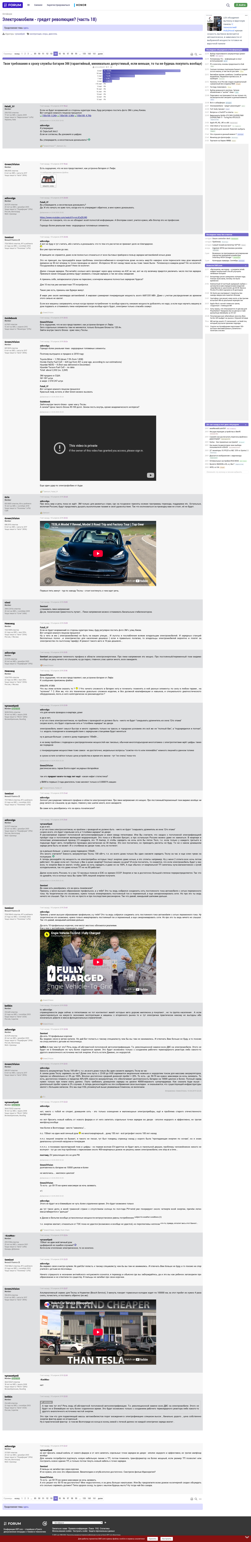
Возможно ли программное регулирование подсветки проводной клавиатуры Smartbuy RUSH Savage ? (230, 255)
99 (76, 53)
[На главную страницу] (12, 5)
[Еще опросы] (111, 67)
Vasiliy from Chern (62, 1230)
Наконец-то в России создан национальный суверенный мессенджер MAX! (228, 83)
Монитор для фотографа (220, 137)
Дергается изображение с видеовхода (226, 456)
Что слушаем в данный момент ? (223, 134)
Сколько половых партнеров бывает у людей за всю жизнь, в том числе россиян (228, 70)
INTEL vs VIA (214, 467)
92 (47, 53)
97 (68, 53)
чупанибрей (20, 33)
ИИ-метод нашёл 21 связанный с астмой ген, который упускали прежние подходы (228, 322)
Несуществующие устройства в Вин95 (225, 432)
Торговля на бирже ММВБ (220, 141)
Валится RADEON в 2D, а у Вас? (222, 464)
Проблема (216, 242)
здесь (26, 27)
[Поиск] (228, 5)
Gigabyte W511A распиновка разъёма (227, 248)
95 (60, 53)
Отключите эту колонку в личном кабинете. (224, 472)
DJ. (65, 146)
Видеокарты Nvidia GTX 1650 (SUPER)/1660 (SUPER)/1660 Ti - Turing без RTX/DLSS (227, 116)
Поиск (91, 1528)
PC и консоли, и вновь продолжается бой (227, 64)
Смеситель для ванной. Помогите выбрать (227, 129)
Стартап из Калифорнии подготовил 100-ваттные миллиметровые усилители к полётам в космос (227, 328)
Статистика (105, 1528)
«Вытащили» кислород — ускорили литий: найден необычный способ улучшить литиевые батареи (227, 271)
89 (35, 53)
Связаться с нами (59, 1528)
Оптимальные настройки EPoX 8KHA (224, 461)
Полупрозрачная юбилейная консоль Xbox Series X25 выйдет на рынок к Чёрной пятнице (229, 317)
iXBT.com (56, 1535)
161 (94, 53)
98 (72, 53)
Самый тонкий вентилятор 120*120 (226, 245)
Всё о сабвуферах (217, 103)
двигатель (53, 33)
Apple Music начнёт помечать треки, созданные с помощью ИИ (225, 305)
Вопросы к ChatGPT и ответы (221, 112)
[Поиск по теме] (196, 54)
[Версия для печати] (192, 54)
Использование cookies (62, 1531)
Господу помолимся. (218, 87)
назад (17, 53)
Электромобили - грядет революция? (225, 106)
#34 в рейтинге (25, 504)
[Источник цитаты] (83, 134)
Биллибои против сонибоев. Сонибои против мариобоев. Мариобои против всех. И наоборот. (228, 77)
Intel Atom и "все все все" (220, 126)
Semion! (60, 146)
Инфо (198, 106)
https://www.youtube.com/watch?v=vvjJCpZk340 (63, 217)
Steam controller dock (221, 239)
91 (43, 53)
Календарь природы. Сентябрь (225, 261)
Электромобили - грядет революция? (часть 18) (49, 19)
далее (100, 53)
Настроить (166, 1539)
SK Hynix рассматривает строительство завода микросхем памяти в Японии (226, 294)
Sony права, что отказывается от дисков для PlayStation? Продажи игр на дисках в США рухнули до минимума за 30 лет (228, 311)
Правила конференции (77, 1528)
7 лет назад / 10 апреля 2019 (53, 106)
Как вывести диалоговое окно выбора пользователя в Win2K (225, 446)
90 (39, 53)
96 (64, 53)
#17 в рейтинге (27, 244)
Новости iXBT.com (214, 265)
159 (84, 53)
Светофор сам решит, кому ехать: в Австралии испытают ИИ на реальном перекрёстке (229, 299)
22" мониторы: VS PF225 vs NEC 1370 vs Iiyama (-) (229, 450)
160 (89, 53)
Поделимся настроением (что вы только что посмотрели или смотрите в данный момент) (228, 96)
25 (108, 67)
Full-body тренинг (217, 109)
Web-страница (11, 214)
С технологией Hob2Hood (229, 27)
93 (51, 53)
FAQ (97, 1528)
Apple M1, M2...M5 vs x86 (219, 123)
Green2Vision (49, 146)
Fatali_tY (54, 492)
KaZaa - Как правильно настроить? (224, 442)
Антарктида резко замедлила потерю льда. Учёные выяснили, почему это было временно (228, 279)
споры (45, 33)
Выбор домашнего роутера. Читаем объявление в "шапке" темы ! (224, 91)
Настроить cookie (80, 1531)
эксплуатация (36, 33)
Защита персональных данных (102, 1531)
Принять (152, 1539)
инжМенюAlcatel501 (218, 428)
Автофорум (7, 13)
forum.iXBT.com (107, 1535)
